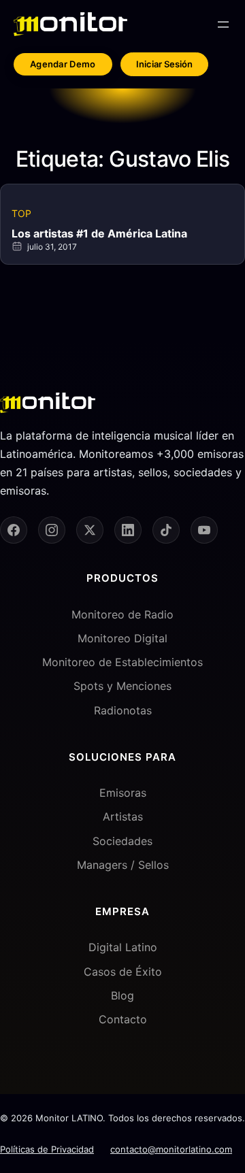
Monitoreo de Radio (122, 614)
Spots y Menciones (123, 686)
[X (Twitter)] (89, 530)
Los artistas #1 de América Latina (99, 233)
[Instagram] (51, 530)
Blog (122, 995)
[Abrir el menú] (223, 24)
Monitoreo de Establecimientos (122, 662)
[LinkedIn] (128, 530)
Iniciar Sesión (164, 64)
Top (21, 213)
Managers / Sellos (123, 865)
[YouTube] (204, 530)
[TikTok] (166, 530)
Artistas (123, 816)
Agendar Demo (63, 64)
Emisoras (122, 792)
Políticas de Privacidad (47, 1149)
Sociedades (122, 841)
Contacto (123, 1019)
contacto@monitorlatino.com (171, 1149)
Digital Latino (122, 947)
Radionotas (123, 710)
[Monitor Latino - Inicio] (70, 24)
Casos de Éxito (123, 971)
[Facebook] (13, 530)
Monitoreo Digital (122, 638)
